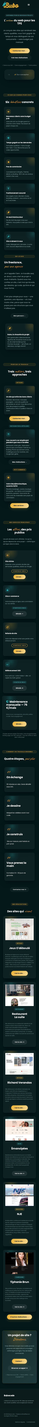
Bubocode (9, 1395)
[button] (28, 4)
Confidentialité (31, 1422)
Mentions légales (20, 1422)
